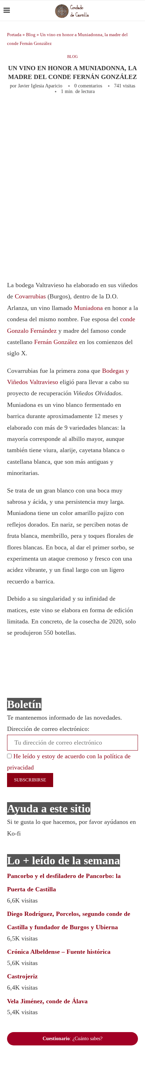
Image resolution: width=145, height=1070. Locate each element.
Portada (14, 34)
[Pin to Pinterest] (100, 113)
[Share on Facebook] (74, 113)
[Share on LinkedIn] (111, 113)
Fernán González (55, 341)
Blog (31, 34)
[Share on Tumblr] (123, 113)
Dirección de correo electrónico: (48, 728)
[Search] (137, 10)
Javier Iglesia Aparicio (40, 85)
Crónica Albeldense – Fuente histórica (59, 951)
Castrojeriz (22, 976)
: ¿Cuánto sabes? (72, 1038)
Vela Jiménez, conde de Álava (47, 1001)
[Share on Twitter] (88, 113)
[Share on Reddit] (135, 113)
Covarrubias (30, 296)
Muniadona (88, 307)
